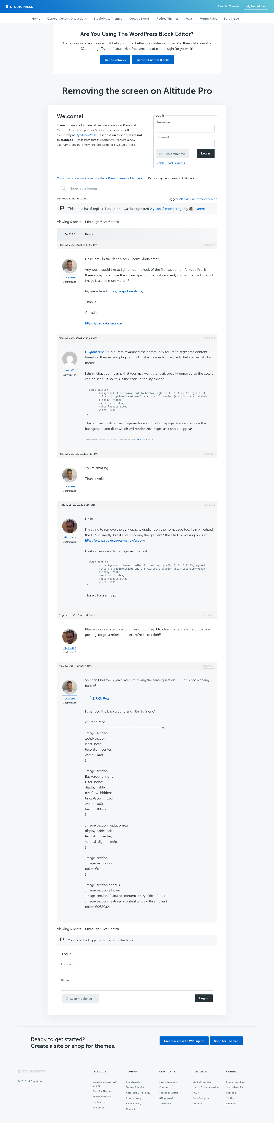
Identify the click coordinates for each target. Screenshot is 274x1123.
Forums (92, 178)
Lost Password (176, 163)
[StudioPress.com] (20, 6)
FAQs (196, 1092)
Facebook (231, 1092)
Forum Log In (233, 18)
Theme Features (102, 1096)
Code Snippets (201, 1098)
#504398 (208, 504)
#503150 (209, 453)
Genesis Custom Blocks (153, 60)
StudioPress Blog (202, 1081)
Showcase (98, 1107)
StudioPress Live (235, 1081)
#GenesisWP (166, 1098)
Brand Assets (133, 1081)
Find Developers (168, 1081)
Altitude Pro (137, 178)
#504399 (208, 615)
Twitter (230, 1098)
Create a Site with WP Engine (104, 1083)
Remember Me (174, 154)
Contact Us (132, 1109)
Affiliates (197, 1103)
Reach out (141, 439)
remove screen (207, 199)
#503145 (209, 337)
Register (161, 163)
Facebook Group (168, 1092)
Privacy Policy (133, 1098)
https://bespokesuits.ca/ (125, 291)
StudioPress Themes (113, 178)
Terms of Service (135, 1087)
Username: (163, 122)
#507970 (209, 666)
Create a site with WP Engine (184, 1041)
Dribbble (231, 1103)
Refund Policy (133, 1103)
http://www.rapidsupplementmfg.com (115, 540)
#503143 (209, 244)
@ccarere (96, 352)
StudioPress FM (234, 1087)
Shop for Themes (226, 1041)
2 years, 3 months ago (166, 209)
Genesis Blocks (115, 60)
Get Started (99, 1102)
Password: (163, 137)
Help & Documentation (206, 1087)
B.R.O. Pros (101, 698)
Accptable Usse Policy (138, 1092)
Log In (205, 153)
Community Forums (70, 178)
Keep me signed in (82, 998)
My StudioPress (256, 6)
